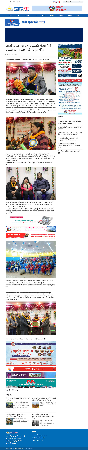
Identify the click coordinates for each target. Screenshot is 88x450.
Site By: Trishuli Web (28, 449)
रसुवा (78, 16)
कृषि (36, 16)
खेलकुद (61, 16)
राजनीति (27, 16)
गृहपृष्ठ (10, 16)
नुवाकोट (70, 16)
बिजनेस (43, 16)
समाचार (18, 16)
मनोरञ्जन (52, 16)
